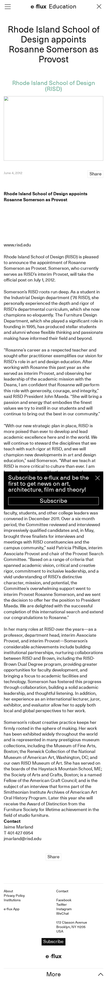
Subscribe (53, 501)
